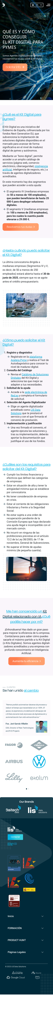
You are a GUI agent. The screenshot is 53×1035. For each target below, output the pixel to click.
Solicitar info (13, 67)
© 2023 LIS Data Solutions (15, 966)
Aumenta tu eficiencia (25, 661)
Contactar (15, 837)
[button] (26, 788)
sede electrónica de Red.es (29, 393)
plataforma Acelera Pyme (26, 358)
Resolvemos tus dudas (19, 227)
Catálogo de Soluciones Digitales (30, 376)
